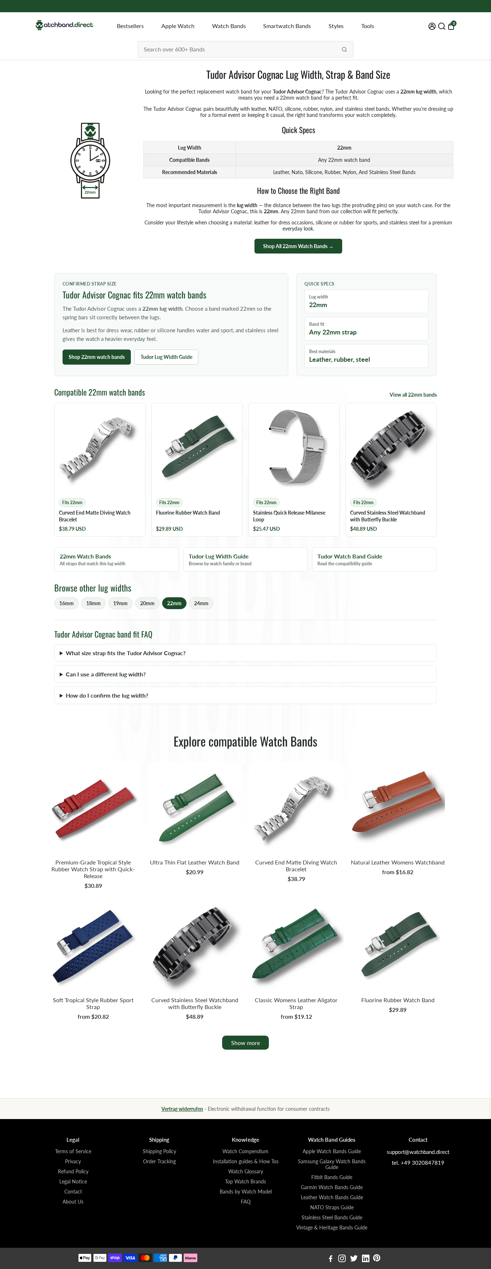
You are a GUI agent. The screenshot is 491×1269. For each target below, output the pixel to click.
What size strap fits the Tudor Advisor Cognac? (125, 652)
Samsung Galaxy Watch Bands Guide (332, 1164)
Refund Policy (73, 1171)
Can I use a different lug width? (106, 674)
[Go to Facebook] (331, 1259)
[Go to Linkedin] (365, 1259)
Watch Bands (229, 25)
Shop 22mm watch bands (97, 357)
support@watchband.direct (418, 1152)
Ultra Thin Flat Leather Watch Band (194, 862)
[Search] (344, 49)
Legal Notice (73, 1181)
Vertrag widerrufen (182, 1109)
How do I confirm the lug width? (107, 695)
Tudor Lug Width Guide (166, 357)
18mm (93, 603)
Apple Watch (177, 25)
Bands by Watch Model (246, 1192)
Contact (73, 1192)
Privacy (73, 1161)
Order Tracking (159, 1161)
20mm (147, 603)
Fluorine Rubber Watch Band (398, 999)
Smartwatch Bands (287, 25)
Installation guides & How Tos (246, 1161)
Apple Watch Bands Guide (332, 1151)
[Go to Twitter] (353, 1259)
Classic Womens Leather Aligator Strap (296, 1003)
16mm (66, 603)
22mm (174, 603)
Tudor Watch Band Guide (349, 559)
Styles (336, 25)
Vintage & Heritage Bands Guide (331, 1228)
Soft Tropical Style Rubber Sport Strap (93, 1003)
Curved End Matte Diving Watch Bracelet (296, 865)
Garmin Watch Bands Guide (332, 1187)
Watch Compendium (245, 1151)
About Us (73, 1202)
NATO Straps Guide (332, 1207)
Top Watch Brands (245, 1181)
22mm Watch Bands (92, 559)
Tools (367, 25)
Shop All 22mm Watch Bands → (298, 246)
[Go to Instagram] (342, 1259)
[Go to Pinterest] (376, 1259)
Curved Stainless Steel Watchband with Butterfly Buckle (194, 1003)
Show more (245, 1042)
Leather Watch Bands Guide (332, 1197)
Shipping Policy (159, 1151)
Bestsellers (130, 25)
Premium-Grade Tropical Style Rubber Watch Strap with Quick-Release (93, 869)
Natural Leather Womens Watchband (398, 862)
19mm (120, 603)
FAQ (246, 1202)
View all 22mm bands (413, 395)
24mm (201, 603)
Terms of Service (73, 1151)
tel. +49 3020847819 (418, 1162)
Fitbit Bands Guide (331, 1177)
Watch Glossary (245, 1171)
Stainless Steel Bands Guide (332, 1217)
